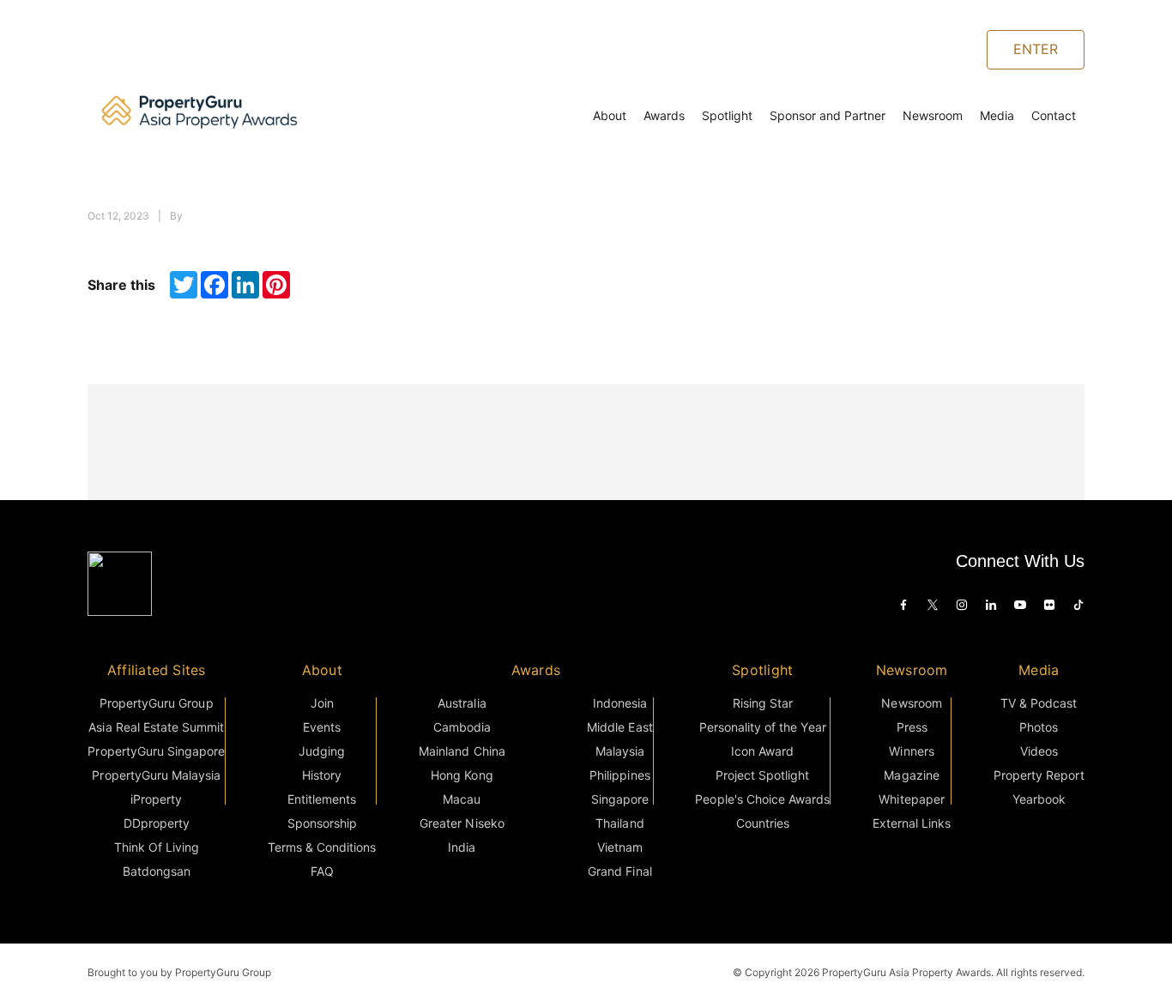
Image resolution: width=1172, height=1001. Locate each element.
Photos (1038, 727)
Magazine (911, 775)
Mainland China (461, 751)
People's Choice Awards (762, 799)
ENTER (1035, 48)
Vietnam (620, 847)
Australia (462, 703)
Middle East (619, 727)
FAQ (322, 871)
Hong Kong (461, 775)
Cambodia (462, 727)
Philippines (619, 775)
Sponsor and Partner (827, 115)
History (321, 775)
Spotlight (727, 115)
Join (322, 703)
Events (322, 727)
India (461, 847)
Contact (1053, 115)
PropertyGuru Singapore (156, 751)
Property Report (1039, 775)
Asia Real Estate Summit (156, 727)
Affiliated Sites (156, 669)
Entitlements (321, 799)
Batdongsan (156, 871)
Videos (1039, 751)
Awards (664, 115)
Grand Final (619, 871)
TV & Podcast (1038, 703)
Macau (461, 799)
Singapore (620, 799)
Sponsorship (322, 823)
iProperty (156, 799)
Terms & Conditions (322, 847)
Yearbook (1039, 799)
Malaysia (619, 751)
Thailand (619, 823)
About (609, 115)
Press (912, 727)
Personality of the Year (762, 727)
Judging (322, 751)
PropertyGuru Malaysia (156, 775)
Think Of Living (156, 847)
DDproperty (157, 823)
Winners (911, 751)
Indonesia (620, 703)
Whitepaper (911, 799)
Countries (762, 823)
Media (997, 115)
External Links (912, 823)
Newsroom (933, 115)
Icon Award (762, 751)
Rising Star (763, 703)
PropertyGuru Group (157, 703)
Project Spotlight (763, 775)
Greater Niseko (462, 823)
